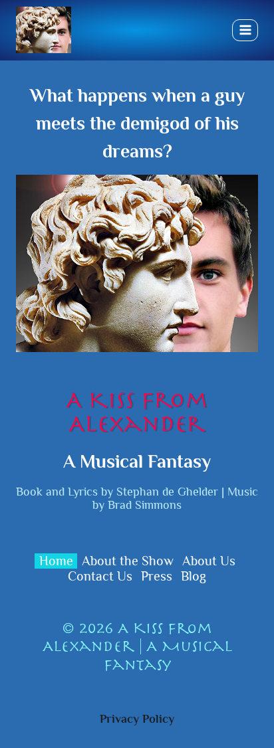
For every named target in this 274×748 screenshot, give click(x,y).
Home (56, 560)
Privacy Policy (137, 718)
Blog (193, 576)
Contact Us (100, 576)
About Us (208, 560)
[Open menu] (245, 30)
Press (156, 576)
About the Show (128, 560)
